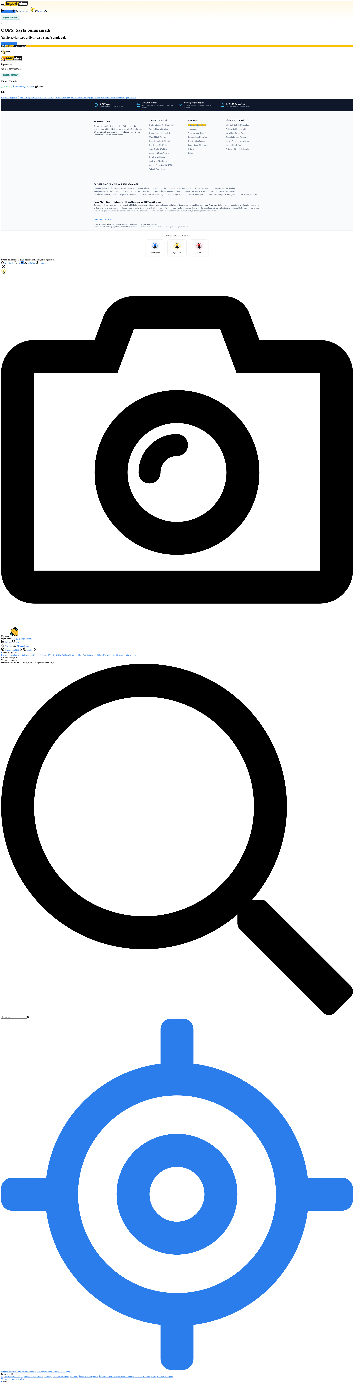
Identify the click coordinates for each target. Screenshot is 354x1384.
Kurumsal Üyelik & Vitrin (197, 137)
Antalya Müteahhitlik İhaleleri (238, 149)
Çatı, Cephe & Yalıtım (158, 149)
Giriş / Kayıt (24, 11)
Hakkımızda (192, 129)
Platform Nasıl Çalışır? (197, 133)
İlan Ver (8, 11)
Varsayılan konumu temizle (12, 1379)
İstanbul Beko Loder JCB (123, 188)
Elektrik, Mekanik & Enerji (159, 141)
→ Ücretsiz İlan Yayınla (197, 125)
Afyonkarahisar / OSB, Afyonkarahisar (22, 1376)
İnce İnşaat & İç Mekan (158, 145)
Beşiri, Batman (162, 1376)
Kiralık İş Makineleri (157, 157)
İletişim (40, 86)
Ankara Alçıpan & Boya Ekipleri (106, 191)
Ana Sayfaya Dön (9, 43)
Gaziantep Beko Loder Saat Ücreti (177, 188)
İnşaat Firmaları (10, 17)
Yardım (30, 650)
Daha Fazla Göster (102, 219)
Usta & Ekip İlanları (202, 188)
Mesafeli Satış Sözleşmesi (114, 97)
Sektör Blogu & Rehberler (198, 145)
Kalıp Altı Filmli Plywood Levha (223, 191)
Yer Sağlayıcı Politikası (93, 97)
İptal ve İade (131, 97)
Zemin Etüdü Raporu (196, 194)
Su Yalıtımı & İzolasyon (248, 194)
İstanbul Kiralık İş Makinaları (237, 125)
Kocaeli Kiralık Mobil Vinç (153, 194)
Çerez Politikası (76, 97)
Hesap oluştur (20, 46)
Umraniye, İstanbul (56, 1376)
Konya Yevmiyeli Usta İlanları (237, 141)
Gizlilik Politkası (62, 97)
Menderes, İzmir (81, 1376)
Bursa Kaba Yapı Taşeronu (237, 137)
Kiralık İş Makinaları (101, 188)
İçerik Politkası (40, 97)
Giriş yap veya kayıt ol (22, 638)
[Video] (4, 59)
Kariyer (191, 153)
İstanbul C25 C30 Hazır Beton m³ (136, 191)
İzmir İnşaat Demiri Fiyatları (104, 194)
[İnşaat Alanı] (4, 52)
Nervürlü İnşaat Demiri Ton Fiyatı (167, 191)
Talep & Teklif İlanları (157, 169)
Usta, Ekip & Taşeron (157, 137)
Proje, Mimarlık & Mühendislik (161, 125)
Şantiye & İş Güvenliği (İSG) (160, 165)
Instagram (29, 86)
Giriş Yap (8, 646)
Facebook (18, 86)
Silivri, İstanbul (104, 1376)
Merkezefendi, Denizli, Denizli (132, 1376)
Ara (17, 642)
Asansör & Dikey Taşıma (159, 153)
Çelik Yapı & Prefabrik (158, 161)
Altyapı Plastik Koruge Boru (195, 191)
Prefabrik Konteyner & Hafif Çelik (222, 194)
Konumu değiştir (12, 650)
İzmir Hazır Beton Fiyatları (236, 133)
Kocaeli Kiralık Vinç (233, 145)
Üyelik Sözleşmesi (26, 97)
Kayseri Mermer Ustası (129, 194)
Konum (41, 11)
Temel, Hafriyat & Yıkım (158, 129)
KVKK (50, 97)
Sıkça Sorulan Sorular (196, 141)
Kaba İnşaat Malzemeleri (159, 133)
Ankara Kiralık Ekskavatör (236, 129)
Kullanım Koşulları (9, 97)
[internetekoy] (4, 46)
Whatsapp (7, 86)
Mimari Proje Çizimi (175, 194)
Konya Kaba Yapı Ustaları (225, 188)
